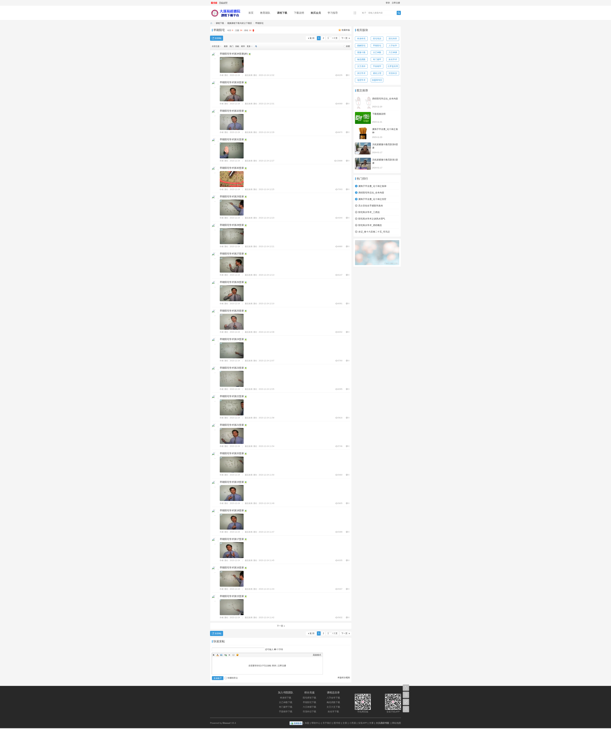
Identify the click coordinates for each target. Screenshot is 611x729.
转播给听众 (233, 678)
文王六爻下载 (333, 707)
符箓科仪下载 (309, 711)
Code (233, 654)
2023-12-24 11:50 (266, 475)
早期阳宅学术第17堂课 (232, 539)
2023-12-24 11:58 (266, 418)
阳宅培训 (377, 38)
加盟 (307, 723)
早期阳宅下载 (309, 702)
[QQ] (296, 723)
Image (221, 654)
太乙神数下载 (285, 702)
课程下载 (282, 12)
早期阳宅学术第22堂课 (232, 396)
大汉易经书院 (382, 723)
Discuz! (227, 723)
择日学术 (361, 73)
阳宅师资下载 (309, 697)
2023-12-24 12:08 (266, 332)
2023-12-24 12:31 (266, 104)
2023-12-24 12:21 (266, 246)
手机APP (223, 3)
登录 (388, 3)
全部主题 (215, 46)
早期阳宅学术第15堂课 (232, 596)
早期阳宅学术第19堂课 (232, 482)
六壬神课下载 (309, 707)
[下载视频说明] (363, 118)
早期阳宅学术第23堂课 (232, 367)
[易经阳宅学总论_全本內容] (363, 103)
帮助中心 (315, 723)
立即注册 (396, 3)
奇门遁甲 (377, 59)
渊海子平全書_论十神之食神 (372, 186)
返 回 (312, 38)
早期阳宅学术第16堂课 (232, 567)
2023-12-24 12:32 (266, 75)
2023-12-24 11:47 (266, 532)
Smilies (237, 654)
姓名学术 (393, 59)
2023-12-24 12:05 (266, 389)
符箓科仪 (393, 73)
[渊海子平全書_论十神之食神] (363, 133)
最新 (226, 46)
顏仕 (226, 75)
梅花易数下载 (333, 702)
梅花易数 (361, 59)
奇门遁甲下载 (285, 707)
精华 (243, 46)
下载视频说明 (379, 114)
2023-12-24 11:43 (266, 589)
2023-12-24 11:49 (266, 503)
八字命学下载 (333, 697)
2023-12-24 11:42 (266, 617)
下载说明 (299, 12)
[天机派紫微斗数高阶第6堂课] (363, 148)
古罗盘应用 (393, 66)
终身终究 (361, 38)
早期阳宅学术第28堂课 (232, 225)
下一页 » (281, 626)
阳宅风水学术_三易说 (369, 212)
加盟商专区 (377, 80)
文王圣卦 (361, 66)
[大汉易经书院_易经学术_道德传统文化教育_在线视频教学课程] (226, 18)
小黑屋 (352, 723)
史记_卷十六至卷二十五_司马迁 (374, 231)
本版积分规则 (343, 677)
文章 (345, 723)
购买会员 (316, 12)
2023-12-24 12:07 (266, 361)
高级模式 (317, 655)
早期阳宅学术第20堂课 (232, 453)
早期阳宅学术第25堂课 (232, 310)
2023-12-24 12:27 (266, 161)
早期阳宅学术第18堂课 (232, 510)
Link (225, 654)
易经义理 (377, 73)
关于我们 (327, 723)
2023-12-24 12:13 (266, 275)
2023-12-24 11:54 (266, 446)
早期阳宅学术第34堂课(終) (234, 53)
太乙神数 (377, 52)
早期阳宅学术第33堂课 (232, 82)
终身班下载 (285, 697)
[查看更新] (256, 46)
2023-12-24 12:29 (266, 132)
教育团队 (265, 12)
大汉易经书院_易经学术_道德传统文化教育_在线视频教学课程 (211, 23)
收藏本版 (346, 30)
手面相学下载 (285, 711)
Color (217, 654)
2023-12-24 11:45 (266, 560)
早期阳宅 (259, 23)
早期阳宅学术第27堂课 (232, 253)
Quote (229, 654)
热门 (231, 46)
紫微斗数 (361, 52)
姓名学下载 (333, 711)
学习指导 (333, 12)
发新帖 (218, 38)
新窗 (348, 46)
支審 (371, 723)
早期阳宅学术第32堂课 (232, 110)
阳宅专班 (393, 38)
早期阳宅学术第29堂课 (232, 196)
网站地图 (396, 723)
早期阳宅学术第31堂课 (232, 139)
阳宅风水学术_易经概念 (370, 225)
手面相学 (377, 66)
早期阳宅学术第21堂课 (232, 425)
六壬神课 (393, 52)
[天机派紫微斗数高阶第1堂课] (363, 164)
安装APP (362, 723)
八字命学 (393, 45)
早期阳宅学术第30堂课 (232, 168)
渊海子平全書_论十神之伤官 (372, 199)
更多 (249, 46)
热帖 (237, 46)
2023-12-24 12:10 (266, 303)
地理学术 (361, 80)
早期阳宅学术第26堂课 (232, 282)
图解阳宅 (361, 45)
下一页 (344, 38)
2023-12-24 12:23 (266, 218)
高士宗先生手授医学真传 (370, 205)
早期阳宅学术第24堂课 (232, 339)
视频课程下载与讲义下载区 (239, 23)
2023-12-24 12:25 (266, 189)
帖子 (364, 13)
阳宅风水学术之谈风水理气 (371, 218)
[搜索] (399, 13)
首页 (250, 12)
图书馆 (214, 3)
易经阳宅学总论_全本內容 (385, 98)
